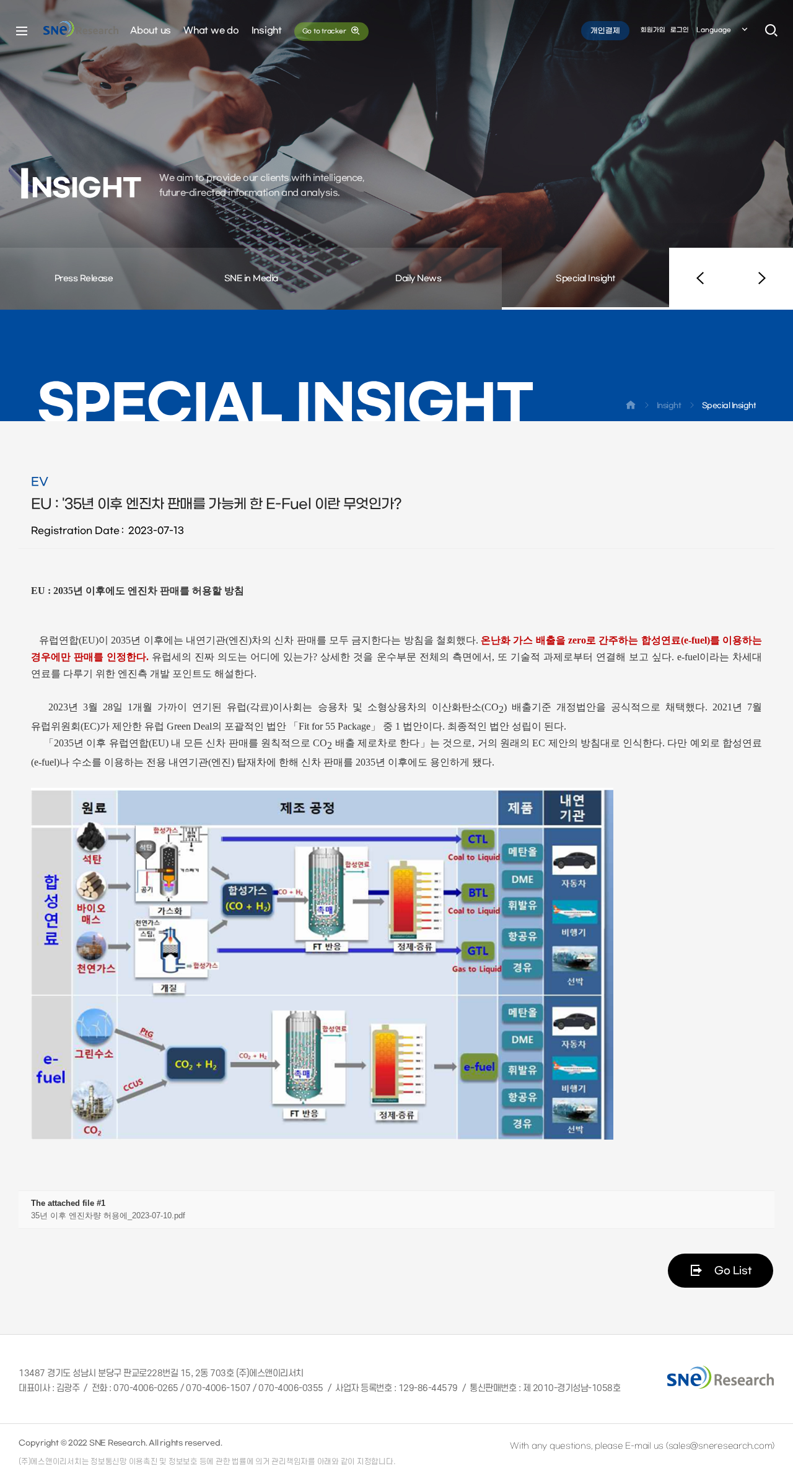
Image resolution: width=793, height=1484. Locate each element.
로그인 (679, 30)
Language (713, 30)
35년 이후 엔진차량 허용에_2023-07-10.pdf (108, 1215)
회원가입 (653, 30)
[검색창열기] (771, 31)
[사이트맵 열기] (21, 31)
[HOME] (630, 407)
